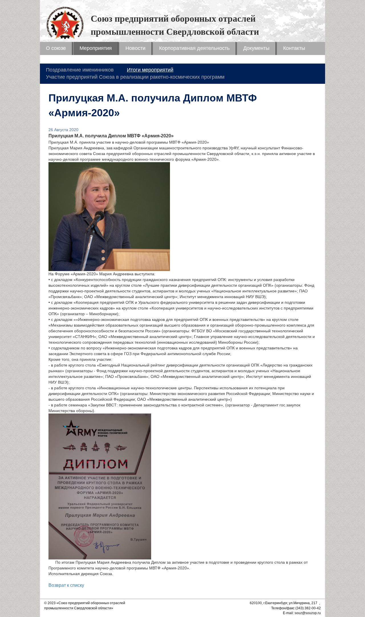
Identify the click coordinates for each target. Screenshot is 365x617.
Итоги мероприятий (150, 70)
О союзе (56, 48)
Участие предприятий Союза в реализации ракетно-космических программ (135, 77)
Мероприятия (96, 48)
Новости (135, 48)
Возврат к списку (66, 585)
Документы (256, 48)
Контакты (294, 48)
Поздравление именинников (80, 70)
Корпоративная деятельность (194, 48)
